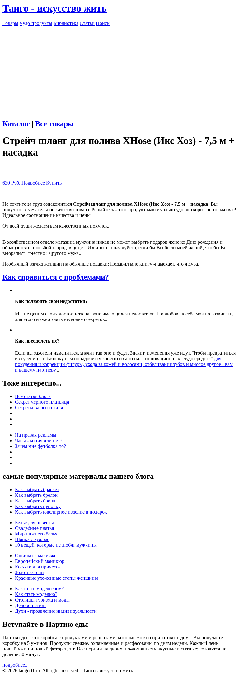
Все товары (54, 124)
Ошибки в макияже (35, 555)
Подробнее (33, 182)
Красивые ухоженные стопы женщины (56, 578)
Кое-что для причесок (38, 566)
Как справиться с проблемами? (55, 277)
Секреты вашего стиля (39, 407)
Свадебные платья (34, 528)
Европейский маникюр (39, 561)
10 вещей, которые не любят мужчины (56, 545)
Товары (10, 23)
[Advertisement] (119, 69)
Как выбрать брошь (35, 500)
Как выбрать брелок (36, 495)
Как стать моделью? (36, 594)
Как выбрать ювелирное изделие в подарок (61, 512)
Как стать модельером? (39, 588)
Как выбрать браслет (37, 489)
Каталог (16, 124)
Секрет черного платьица (42, 402)
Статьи (87, 23)
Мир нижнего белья (36, 533)
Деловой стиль (30, 605)
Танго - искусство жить (54, 8)
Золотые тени (29, 572)
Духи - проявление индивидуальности (56, 611)
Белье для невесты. (35, 522)
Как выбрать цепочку (38, 506)
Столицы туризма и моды (42, 599)
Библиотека (66, 23)
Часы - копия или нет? (38, 440)
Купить (54, 182)
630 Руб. (11, 182)
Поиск (103, 23)
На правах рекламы (35, 435)
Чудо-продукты (36, 23)
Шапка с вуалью (32, 539)
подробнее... (15, 665)
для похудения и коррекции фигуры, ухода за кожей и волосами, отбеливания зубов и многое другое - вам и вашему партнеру (124, 364)
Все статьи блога (33, 396)
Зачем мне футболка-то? (40, 446)
